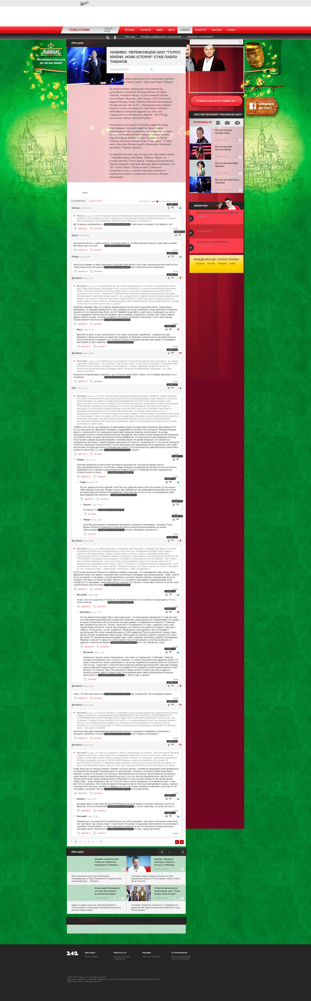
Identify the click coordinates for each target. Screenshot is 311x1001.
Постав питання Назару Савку (223, 131)
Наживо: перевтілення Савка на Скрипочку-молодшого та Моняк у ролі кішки (107, 862)
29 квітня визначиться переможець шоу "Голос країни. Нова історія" (167, 891)
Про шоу (130, 30)
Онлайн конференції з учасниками (161, 36)
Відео (159, 30)
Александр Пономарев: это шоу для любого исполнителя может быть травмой (107, 891)
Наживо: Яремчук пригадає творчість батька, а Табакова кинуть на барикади (164, 862)
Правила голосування (200, 36)
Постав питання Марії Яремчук (226, 164)
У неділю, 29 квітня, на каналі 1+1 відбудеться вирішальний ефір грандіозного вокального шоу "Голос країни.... (155, 907)
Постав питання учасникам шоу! (218, 114)
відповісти (82, 228)
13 (101, 841)
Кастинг (217, 30)
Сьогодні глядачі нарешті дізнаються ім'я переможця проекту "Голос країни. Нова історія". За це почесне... (156, 878)
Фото (171, 30)
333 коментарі (78, 201)
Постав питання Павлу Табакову (227, 181)
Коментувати (95, 201)
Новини (185, 30)
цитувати (98, 228)
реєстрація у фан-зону (217, 101)
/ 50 (173, 852)
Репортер (200, 30)
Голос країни (84, 3)
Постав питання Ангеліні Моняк (223, 148)
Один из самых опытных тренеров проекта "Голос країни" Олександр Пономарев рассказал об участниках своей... (96, 907)
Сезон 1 (231, 30)
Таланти (145, 30)
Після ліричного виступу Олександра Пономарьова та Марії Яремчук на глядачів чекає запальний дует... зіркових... (96, 878)
